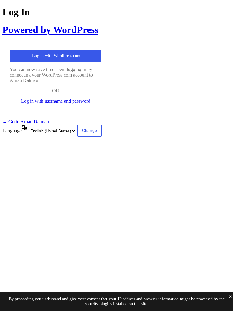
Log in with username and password (55, 101)
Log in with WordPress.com (56, 55)
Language (12, 130)
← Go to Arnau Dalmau (25, 121)
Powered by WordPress (50, 29)
